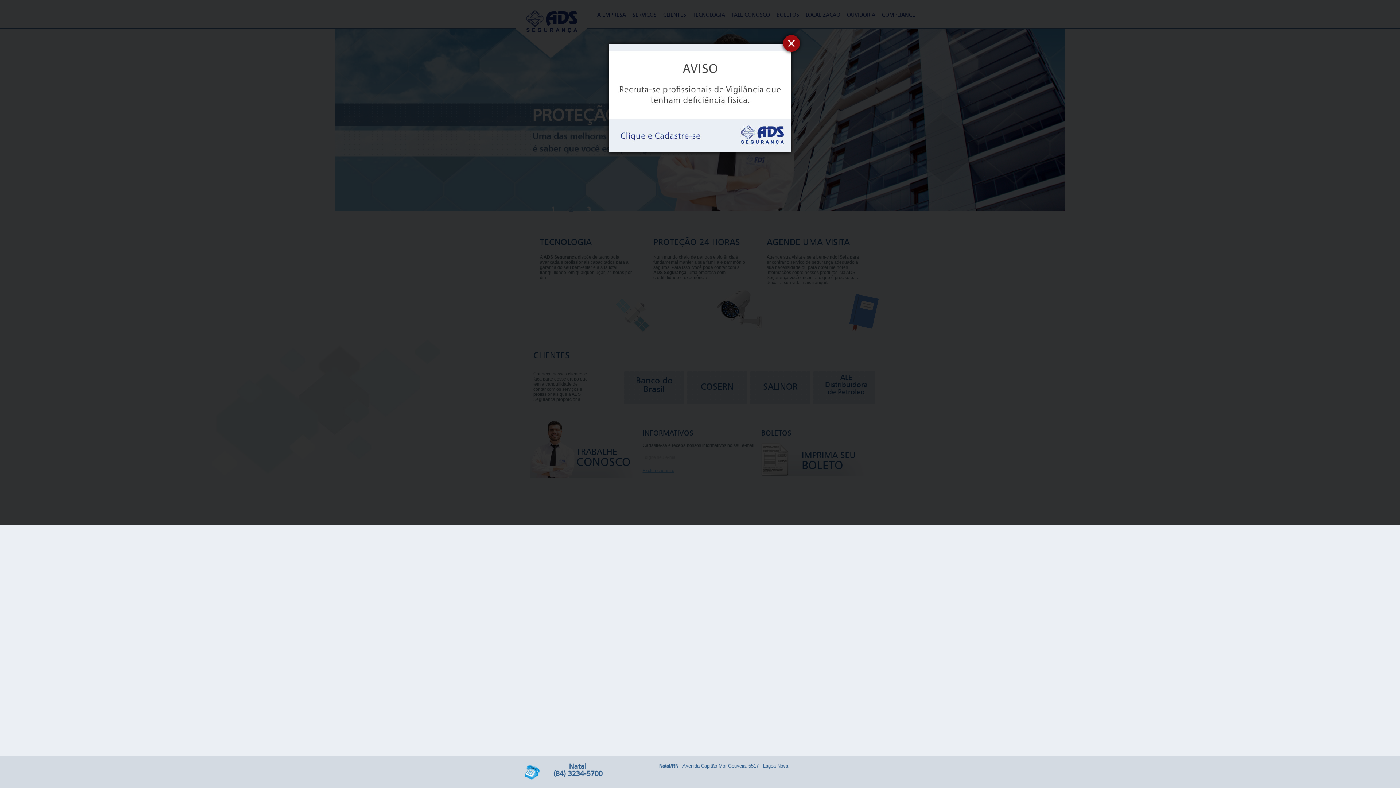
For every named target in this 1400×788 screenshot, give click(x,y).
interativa (853, 773)
